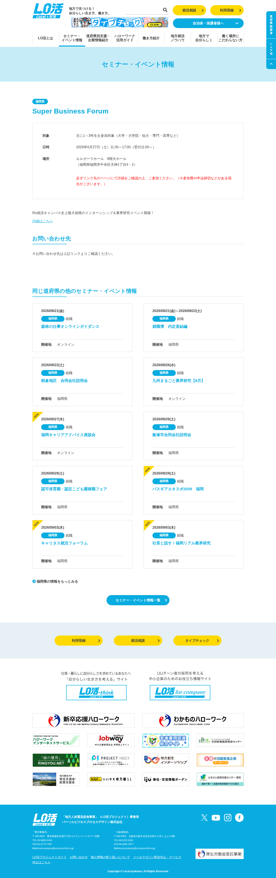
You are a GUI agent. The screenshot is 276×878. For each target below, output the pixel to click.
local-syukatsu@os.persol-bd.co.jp (55, 848)
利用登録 (227, 10)
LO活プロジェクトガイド (49, 857)
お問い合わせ (79, 857)
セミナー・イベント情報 (72, 38)
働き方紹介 (151, 38)
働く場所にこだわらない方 (230, 38)
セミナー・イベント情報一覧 (138, 600)
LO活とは (45, 38)
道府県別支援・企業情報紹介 (98, 38)
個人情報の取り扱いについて (110, 857)
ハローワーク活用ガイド (124, 38)
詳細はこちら (42, 221)
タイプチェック (197, 640)
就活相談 (189, 10)
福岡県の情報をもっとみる (57, 581)
